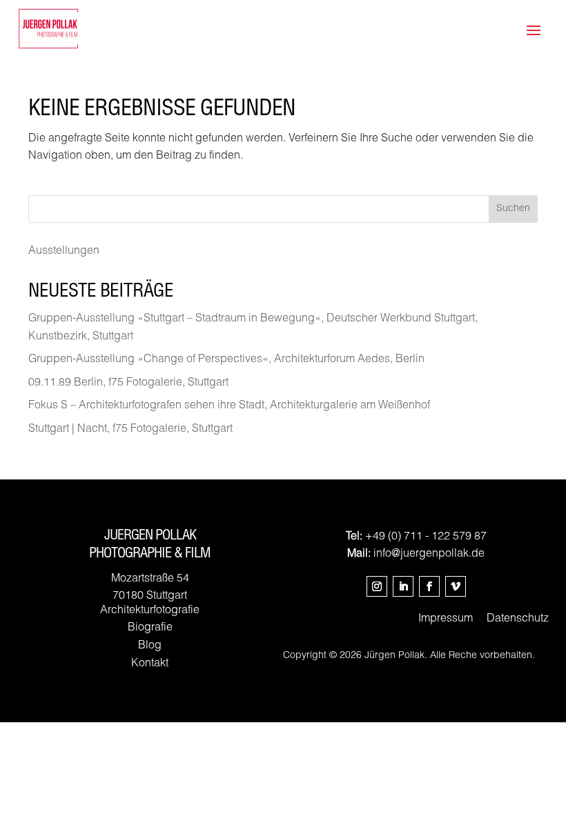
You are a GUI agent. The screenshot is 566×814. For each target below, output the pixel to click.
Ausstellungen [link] (63, 251)
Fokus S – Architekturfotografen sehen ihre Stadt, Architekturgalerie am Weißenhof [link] (229, 406)
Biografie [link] (150, 628)
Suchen (513, 209)
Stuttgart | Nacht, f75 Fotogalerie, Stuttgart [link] (130, 429)
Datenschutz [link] (518, 619)
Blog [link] (150, 646)
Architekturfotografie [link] (149, 611)
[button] (377, 586)
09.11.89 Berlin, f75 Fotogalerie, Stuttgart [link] (128, 383)
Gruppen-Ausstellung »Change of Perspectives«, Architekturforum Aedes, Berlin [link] (226, 360)
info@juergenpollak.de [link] (429, 554)
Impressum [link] (445, 619)
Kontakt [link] (149, 664)
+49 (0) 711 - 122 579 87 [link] (426, 537)
